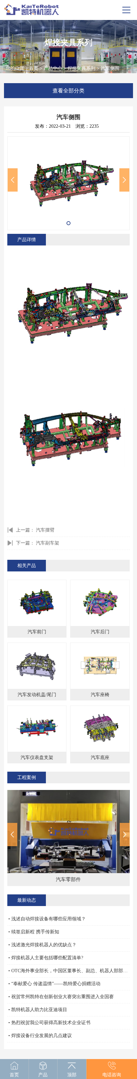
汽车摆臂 (45, 530)
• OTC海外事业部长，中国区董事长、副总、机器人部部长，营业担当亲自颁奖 (68, 970)
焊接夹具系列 (81, 68)
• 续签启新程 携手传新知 (33, 931)
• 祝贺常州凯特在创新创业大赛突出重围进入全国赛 (61, 996)
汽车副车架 (47, 542)
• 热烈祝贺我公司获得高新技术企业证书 (49, 1022)
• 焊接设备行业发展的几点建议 (40, 1035)
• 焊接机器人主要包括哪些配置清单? (45, 957)
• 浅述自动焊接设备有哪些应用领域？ (47, 918)
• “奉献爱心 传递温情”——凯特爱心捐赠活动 (54, 983)
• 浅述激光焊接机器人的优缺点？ (42, 944)
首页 (33, 68)
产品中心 (53, 68)
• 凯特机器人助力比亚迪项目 (37, 1009)
